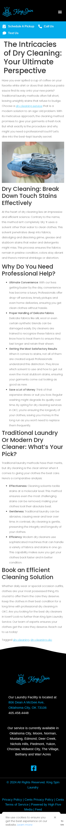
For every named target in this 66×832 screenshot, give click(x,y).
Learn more (24, 825)
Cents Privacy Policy (39, 799)
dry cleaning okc (41, 640)
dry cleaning (21, 640)
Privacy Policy (12, 799)
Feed (38, 809)
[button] (55, 817)
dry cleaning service (29, 106)
